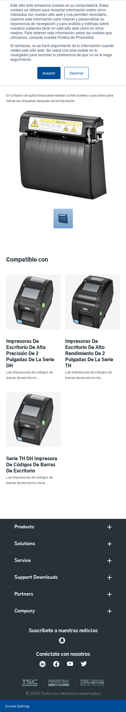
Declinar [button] (76, 72)
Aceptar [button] (49, 72)
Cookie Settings (17, 706)
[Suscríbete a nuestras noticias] (62, 640)
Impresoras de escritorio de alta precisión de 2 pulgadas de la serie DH (30, 353)
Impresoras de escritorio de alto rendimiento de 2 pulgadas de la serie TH (89, 353)
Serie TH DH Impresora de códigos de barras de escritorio (31, 465)
